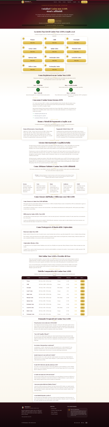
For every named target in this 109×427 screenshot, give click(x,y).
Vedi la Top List (51, 21)
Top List (55, 1)
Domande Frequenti (54, 413)
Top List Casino (53, 408)
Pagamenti (69, 1)
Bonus (60, 1)
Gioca (82, 281)
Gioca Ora (84, 1)
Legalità (74, 1)
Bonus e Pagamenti (54, 412)
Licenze (64, 1)
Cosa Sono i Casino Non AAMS (56, 410)
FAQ (79, 1)
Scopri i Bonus (58, 21)
